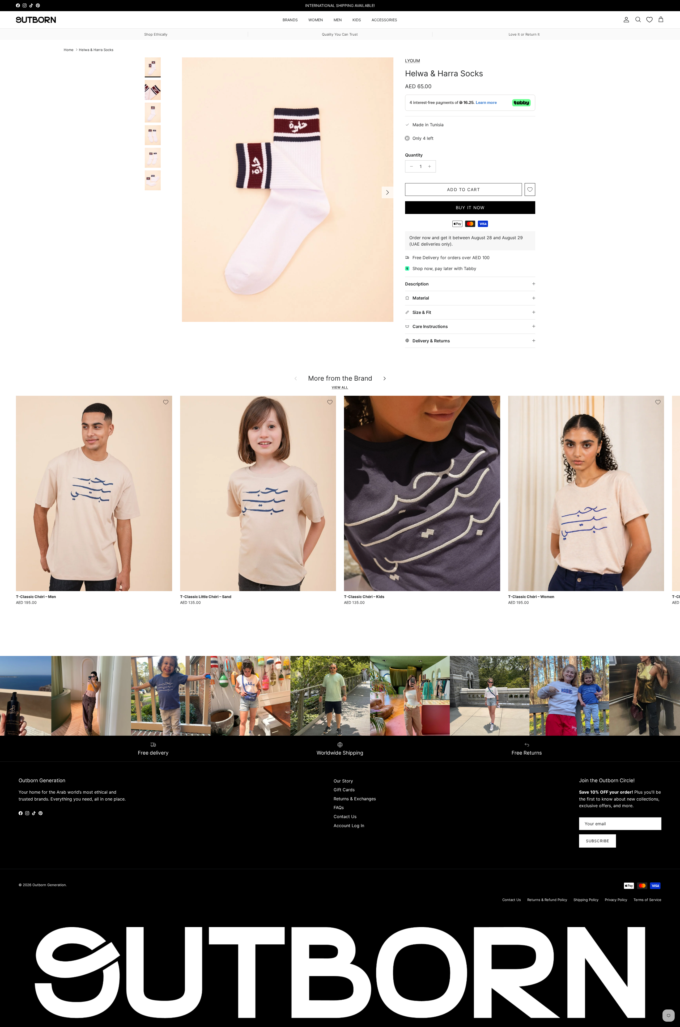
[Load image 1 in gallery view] (287, 189)
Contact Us (345, 816)
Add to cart (463, 189)
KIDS (356, 20)
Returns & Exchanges (355, 798)
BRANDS (290, 20)
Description (417, 284)
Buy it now (470, 207)
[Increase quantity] (431, 166)
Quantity (414, 155)
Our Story (343, 781)
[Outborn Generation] (36, 20)
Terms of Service (647, 900)
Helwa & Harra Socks (96, 50)
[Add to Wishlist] (530, 189)
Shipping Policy (585, 900)
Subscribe (597, 841)
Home (69, 50)
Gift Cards (344, 789)
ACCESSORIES (384, 20)
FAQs (339, 807)
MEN (338, 20)
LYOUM (412, 60)
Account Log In (349, 825)
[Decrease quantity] (410, 166)
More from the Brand (340, 378)
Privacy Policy (616, 900)
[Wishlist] (649, 20)
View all (340, 387)
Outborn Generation (49, 885)
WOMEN (315, 20)
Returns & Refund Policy (547, 900)
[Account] (625, 19)
